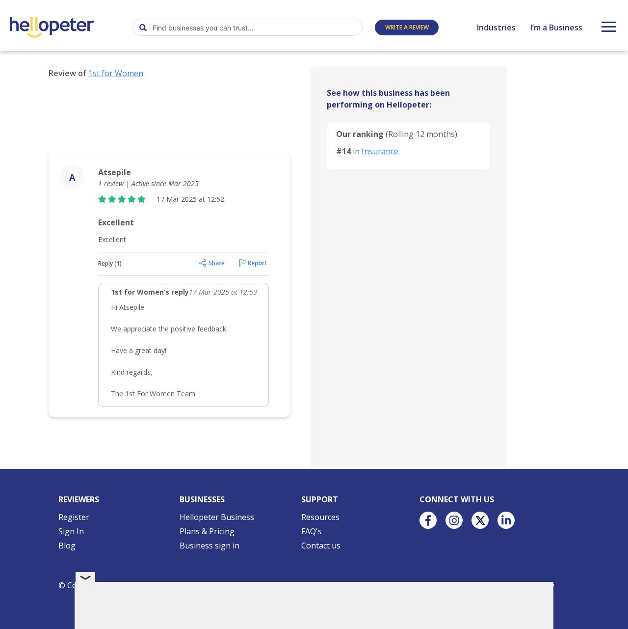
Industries (496, 27)
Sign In (71, 531)
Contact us (320, 545)
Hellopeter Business (217, 517)
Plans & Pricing (207, 531)
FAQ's (311, 531)
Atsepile (114, 172)
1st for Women (115, 73)
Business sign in (209, 545)
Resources (320, 517)
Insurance (380, 151)
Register (73, 517)
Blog (67, 545)
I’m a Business (556, 27)
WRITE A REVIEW (407, 27)
